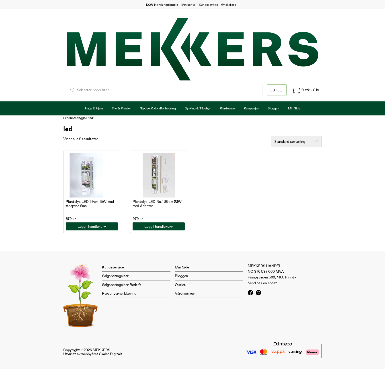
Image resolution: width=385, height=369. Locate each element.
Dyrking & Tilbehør (198, 108)
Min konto (188, 4)
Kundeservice (208, 4)
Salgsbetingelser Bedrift (121, 284)
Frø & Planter (121, 108)
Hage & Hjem (94, 108)
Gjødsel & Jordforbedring (158, 108)
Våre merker (185, 293)
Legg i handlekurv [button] (92, 226)
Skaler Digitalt (110, 354)
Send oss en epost (262, 283)
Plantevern (227, 108)
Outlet (180, 284)
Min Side (294, 108)
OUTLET (277, 90)
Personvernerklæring (119, 293)
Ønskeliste (228, 4)
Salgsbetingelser (115, 276)
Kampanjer (251, 108)
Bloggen (273, 108)
